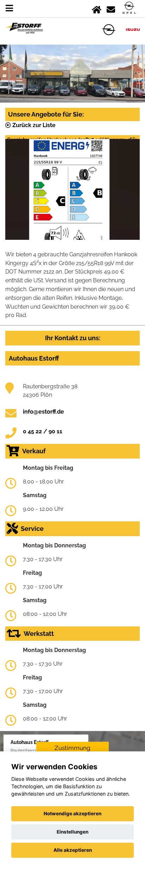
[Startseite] (96, 8)
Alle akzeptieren (72, 850)
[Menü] (9, 8)
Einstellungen (72, 832)
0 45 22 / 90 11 (42, 431)
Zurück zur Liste (33, 125)
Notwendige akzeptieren (72, 813)
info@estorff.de (43, 411)
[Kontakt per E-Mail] (111, 8)
